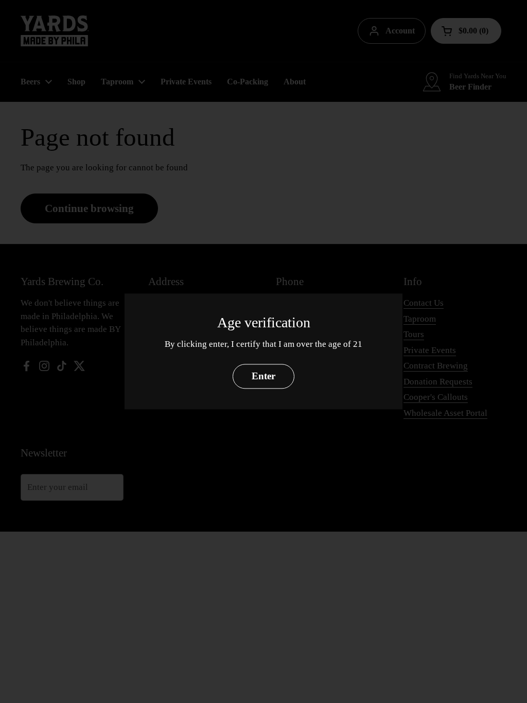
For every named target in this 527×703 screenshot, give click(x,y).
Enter (263, 376)
